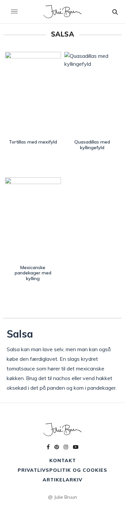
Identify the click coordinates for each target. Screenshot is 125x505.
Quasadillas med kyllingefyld (92, 145)
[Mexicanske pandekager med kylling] (33, 219)
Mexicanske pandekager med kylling (33, 273)
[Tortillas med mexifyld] (33, 94)
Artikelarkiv (62, 480)
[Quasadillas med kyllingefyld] (92, 94)
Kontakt (62, 460)
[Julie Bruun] (62, 11)
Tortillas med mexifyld (33, 142)
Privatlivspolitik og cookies (62, 470)
